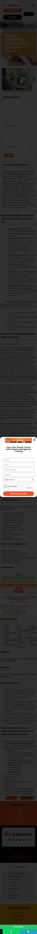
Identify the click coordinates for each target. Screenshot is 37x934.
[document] (18, 467)
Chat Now (18, 926)
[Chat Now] (11, 931)
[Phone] (28, 931)
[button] (34, 439)
